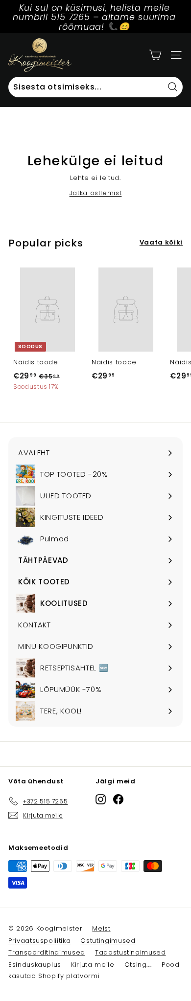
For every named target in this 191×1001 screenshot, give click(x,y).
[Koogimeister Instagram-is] (101, 799)
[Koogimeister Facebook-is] (118, 799)
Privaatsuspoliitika (39, 940)
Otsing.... (138, 964)
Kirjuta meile (92, 964)
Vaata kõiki (161, 242)
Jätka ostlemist (96, 193)
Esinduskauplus (34, 964)
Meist (101, 928)
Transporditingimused (46, 952)
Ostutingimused (107, 940)
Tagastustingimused (130, 952)
